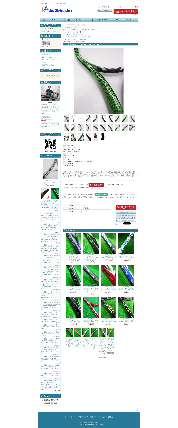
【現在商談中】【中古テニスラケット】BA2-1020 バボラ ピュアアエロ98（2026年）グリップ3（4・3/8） (110, 345)
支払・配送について (76, 20)
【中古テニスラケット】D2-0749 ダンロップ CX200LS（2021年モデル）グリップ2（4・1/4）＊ (50, 341)
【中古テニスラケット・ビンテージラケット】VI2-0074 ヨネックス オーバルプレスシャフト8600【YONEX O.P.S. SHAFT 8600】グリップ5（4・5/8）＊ (50, 238)
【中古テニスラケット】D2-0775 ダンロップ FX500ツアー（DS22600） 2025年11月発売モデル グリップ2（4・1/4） (73, 257)
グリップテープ (75, 188)
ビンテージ (45, 46)
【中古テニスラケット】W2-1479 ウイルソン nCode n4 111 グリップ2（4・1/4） (126, 289)
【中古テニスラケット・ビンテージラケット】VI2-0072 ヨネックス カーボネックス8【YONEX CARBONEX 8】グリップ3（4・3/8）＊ (50, 227)
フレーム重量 (72, 34)
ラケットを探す (101, 20)
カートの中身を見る (50, 70)
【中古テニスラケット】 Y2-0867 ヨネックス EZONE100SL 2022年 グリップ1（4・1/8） (108, 257)
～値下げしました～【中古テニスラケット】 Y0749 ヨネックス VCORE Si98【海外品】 (45, 203)
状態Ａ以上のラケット (74, 41)
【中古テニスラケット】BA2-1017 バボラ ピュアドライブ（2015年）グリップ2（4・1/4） (86, 343)
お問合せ (125, 20)
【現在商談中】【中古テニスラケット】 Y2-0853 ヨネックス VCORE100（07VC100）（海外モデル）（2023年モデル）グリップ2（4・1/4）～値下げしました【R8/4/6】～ (50, 385)
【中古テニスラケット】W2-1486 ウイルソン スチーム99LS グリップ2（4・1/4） (108, 289)
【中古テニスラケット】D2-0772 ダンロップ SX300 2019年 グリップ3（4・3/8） (126, 321)
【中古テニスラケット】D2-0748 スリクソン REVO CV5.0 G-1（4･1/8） (50, 333)
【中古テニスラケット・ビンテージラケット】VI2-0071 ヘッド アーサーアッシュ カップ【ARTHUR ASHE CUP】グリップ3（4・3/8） (50, 295)
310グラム (80, 34)
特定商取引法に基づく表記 (85, 417)
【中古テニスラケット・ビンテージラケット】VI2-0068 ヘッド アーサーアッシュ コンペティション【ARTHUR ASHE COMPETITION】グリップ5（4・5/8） (50, 272)
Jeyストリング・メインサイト (50, 31)
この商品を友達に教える (127, 215)
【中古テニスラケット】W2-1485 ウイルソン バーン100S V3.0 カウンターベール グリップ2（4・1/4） (91, 290)
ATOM (54, 403)
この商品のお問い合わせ (127, 218)
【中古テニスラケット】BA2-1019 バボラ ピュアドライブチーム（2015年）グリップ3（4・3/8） (126, 257)
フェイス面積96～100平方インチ (86, 29)
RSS (47, 403)
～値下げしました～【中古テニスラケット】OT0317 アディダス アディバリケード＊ (50, 182)
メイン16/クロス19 (86, 37)
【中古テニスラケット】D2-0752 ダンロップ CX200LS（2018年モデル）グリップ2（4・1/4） (50, 367)
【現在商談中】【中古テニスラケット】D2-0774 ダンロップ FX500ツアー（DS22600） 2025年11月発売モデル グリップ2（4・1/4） (103, 347)
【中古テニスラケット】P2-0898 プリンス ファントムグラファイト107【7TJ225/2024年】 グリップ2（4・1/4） (91, 257)
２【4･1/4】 (81, 32)
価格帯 (70, 27)
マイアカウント (104, 10)
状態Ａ (84, 41)
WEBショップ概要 (47, 57)
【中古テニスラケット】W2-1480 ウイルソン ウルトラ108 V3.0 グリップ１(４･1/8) (73, 321)
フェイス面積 (72, 29)
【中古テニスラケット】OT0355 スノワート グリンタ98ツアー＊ (50, 326)
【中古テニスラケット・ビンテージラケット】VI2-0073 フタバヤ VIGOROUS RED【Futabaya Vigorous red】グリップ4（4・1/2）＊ (50, 305)
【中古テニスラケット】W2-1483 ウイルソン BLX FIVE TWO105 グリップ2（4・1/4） (91, 321)
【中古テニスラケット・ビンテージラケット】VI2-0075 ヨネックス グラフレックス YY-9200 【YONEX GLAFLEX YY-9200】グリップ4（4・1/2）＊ (50, 248)
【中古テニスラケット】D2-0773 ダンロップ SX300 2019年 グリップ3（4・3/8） (69, 342)
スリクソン (84, 25)
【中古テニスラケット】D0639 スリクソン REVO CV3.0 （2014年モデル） (50, 314)
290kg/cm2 (83, 39)
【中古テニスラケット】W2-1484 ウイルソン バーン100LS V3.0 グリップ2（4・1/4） (73, 289)
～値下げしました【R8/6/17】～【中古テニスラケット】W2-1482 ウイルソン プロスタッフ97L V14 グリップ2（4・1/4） (50, 217)
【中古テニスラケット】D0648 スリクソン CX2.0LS (49, 320)
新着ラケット (46, 39)
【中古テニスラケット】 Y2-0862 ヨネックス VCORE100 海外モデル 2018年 (77, 342)
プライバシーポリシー (100, 417)
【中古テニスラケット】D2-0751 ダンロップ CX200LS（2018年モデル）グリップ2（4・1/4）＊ (50, 358)
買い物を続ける (127, 221)
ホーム (52, 20)
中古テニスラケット (47, 28)
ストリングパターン (73, 37)
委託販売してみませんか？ (49, 65)
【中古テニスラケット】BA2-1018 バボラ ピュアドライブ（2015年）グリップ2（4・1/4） (94, 343)
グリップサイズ (72, 32)
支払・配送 (73, 417)
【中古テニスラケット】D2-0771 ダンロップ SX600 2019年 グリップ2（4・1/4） (108, 321)
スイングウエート (73, 39)
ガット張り (66, 188)
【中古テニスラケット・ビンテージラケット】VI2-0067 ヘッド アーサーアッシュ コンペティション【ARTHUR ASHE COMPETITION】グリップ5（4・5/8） (50, 259)
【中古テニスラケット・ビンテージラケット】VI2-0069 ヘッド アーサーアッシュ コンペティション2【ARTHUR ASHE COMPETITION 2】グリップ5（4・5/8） (50, 284)
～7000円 (76, 27)
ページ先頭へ (134, 410)
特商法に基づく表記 (127, 212)
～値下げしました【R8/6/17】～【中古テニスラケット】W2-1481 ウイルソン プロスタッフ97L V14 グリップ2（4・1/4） (54, 204)
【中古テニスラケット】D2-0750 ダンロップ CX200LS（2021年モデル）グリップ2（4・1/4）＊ (50, 350)
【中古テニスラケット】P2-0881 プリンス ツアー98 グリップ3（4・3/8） (50, 375)
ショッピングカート (126, 12)
